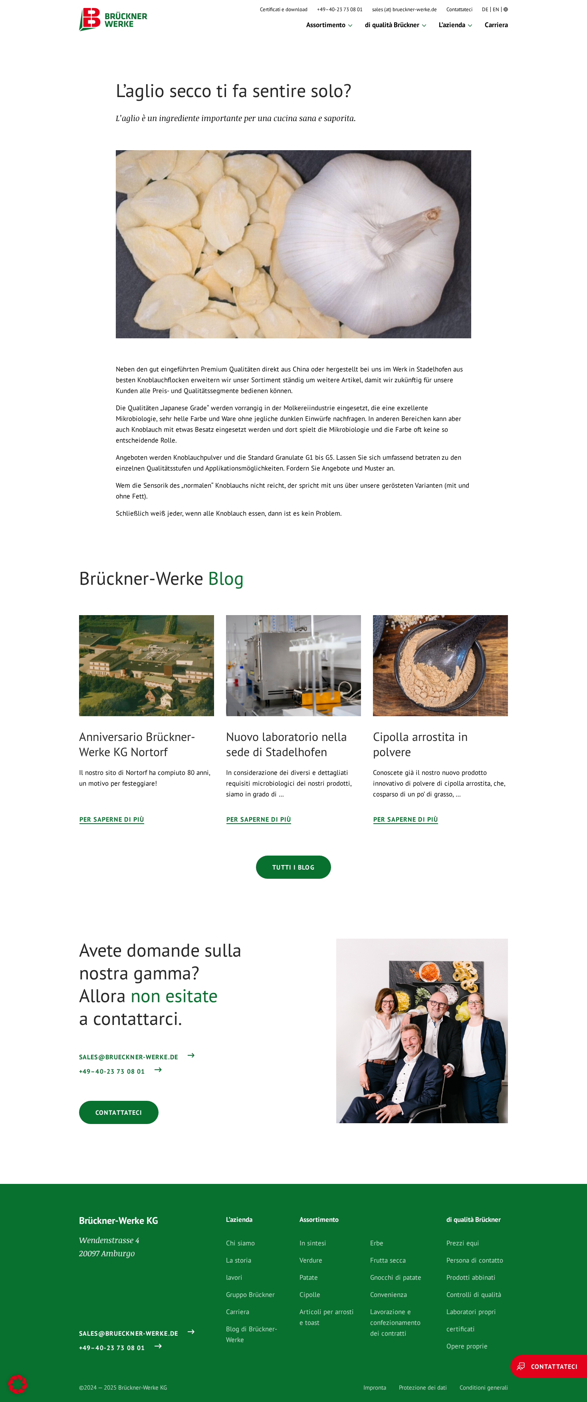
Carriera (496, 24)
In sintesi (312, 1243)
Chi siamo (240, 1243)
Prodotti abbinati (471, 1277)
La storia (238, 1260)
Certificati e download (283, 9)
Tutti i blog (293, 867)
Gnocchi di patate (395, 1277)
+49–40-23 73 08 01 (340, 9)
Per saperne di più (111, 819)
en (496, 9)
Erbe (376, 1243)
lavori (234, 1277)
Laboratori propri (471, 1311)
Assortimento (325, 24)
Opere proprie (467, 1346)
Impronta (374, 1387)
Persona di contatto (474, 1260)
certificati (460, 1329)
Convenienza (388, 1294)
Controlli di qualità (473, 1294)
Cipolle (309, 1294)
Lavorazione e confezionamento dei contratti (395, 1322)
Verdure (310, 1260)
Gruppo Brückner (250, 1294)
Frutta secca (388, 1260)
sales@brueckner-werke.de (128, 1057)
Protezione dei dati (423, 1387)
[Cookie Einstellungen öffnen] (17, 1384)
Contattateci (459, 9)
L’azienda (452, 24)
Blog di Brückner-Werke (251, 1334)
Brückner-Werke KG (118, 1220)
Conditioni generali (484, 1387)
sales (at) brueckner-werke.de (404, 9)
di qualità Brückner (392, 24)
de (485, 9)
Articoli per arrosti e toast (326, 1317)
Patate (308, 1277)
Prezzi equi (462, 1243)
